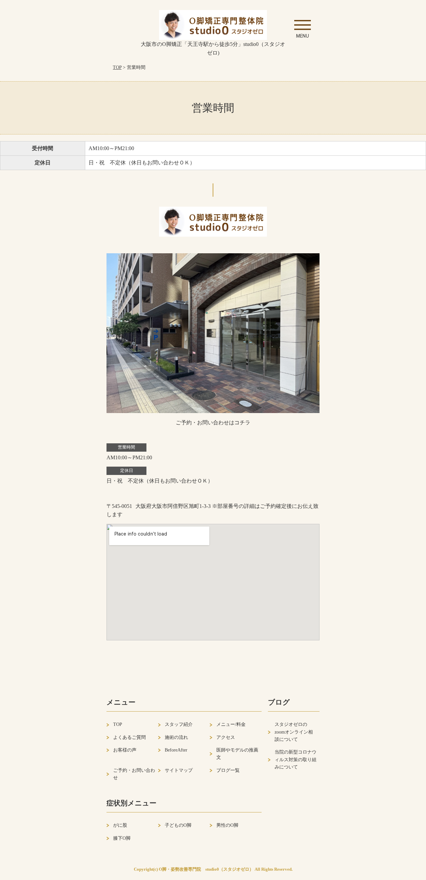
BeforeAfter (176, 750)
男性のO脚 (227, 825)
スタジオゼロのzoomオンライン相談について (294, 732)
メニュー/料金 (231, 724)
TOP (117, 67)
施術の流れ (176, 737)
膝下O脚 (121, 838)
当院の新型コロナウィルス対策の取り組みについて (296, 760)
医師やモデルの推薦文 (237, 754)
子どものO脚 (178, 825)
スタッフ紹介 (179, 724)
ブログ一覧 (228, 770)
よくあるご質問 (129, 737)
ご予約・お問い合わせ (134, 774)
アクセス (225, 737)
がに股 (120, 825)
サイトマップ (179, 770)
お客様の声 (124, 750)
